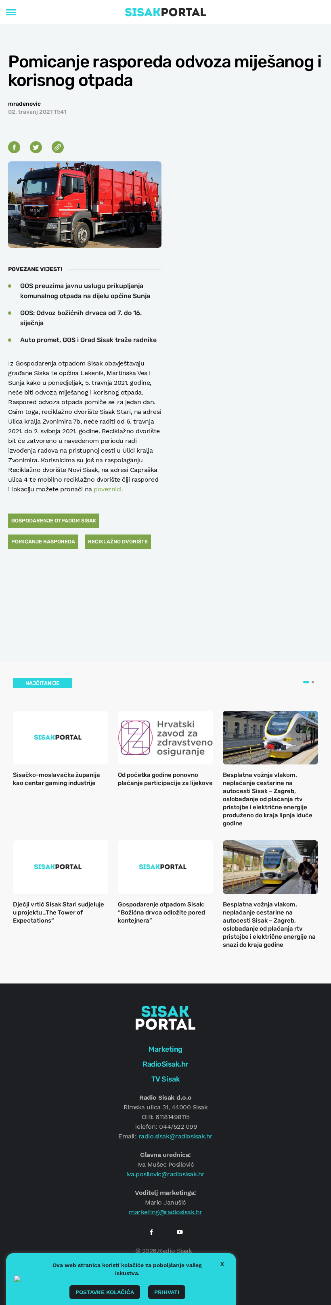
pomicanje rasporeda (43, 542)
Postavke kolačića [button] (104, 1292)
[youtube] (180, 1232)
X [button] (222, 1264)
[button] (306, 682)
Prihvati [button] (166, 1292)
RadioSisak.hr (165, 1064)
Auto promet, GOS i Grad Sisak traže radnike (88, 340)
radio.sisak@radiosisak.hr (175, 1136)
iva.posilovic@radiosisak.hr (165, 1174)
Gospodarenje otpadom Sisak (53, 521)
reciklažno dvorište (118, 542)
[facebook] (151, 1232)
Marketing (165, 1049)
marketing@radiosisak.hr (165, 1212)
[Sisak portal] (165, 12)
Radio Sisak (175, 1251)
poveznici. (108, 489)
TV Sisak (165, 1079)
